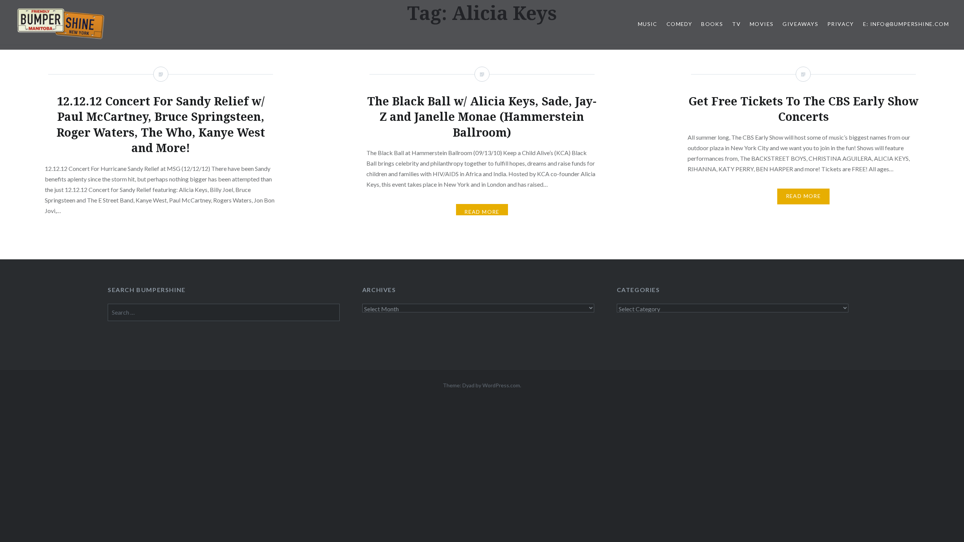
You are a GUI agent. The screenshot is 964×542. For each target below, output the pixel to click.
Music (647, 24)
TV (736, 24)
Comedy (679, 24)
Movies (761, 24)
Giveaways (800, 24)
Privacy (840, 24)
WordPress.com (501, 385)
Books (712, 24)
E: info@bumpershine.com (906, 24)
